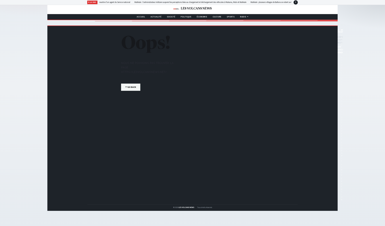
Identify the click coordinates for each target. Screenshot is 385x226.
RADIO (243, 16)
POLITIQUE (186, 16)
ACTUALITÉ (156, 16)
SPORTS (231, 16)
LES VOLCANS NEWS (186, 207)
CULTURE (217, 16)
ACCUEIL (141, 16)
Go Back (132, 87)
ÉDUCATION (341, 189)
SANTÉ (341, 169)
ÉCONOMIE (202, 16)
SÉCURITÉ (341, 44)
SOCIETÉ (171, 16)
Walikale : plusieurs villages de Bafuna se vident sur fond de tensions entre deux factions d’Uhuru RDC (283, 2)
